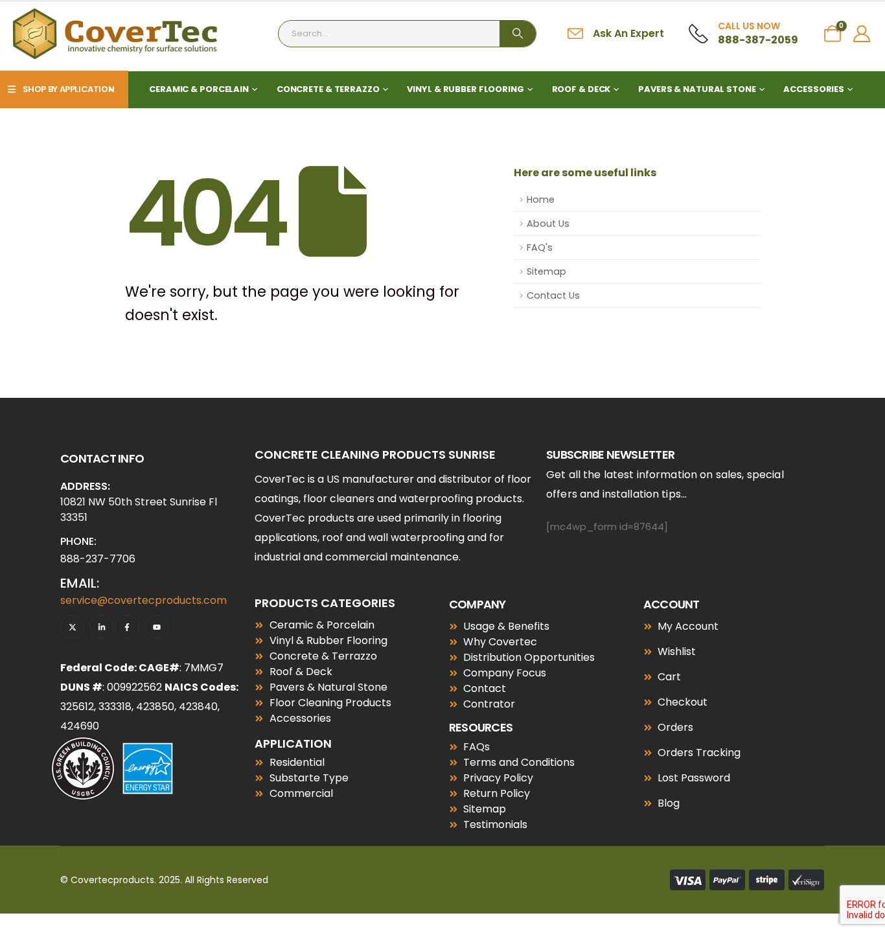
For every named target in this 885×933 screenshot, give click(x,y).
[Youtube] (157, 627)
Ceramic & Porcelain (199, 89)
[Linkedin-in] (101, 627)
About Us (548, 223)
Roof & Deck (581, 89)
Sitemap (546, 271)
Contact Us (553, 295)
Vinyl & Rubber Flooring (465, 89)
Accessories (813, 89)
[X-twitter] (72, 627)
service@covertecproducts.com (143, 600)
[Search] (518, 34)
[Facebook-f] (127, 627)
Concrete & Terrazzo (328, 89)
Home (541, 199)
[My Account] (862, 33)
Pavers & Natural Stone (696, 89)
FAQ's (540, 247)
